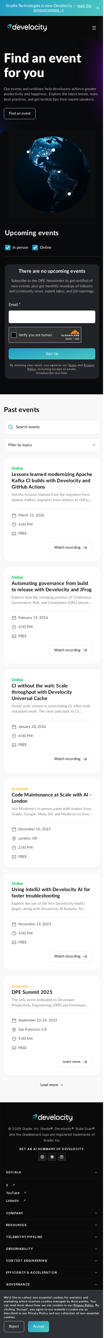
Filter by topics (20, 445)
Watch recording (67, 547)
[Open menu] (94, 28)
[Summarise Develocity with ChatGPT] (42, 1157)
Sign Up (52, 354)
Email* (15, 305)
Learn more (72, 1062)
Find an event (19, 113)
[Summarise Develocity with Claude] (52, 1157)
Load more (49, 1085)
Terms (72, 365)
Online (45, 247)
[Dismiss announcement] (97, 8)
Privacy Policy (84, 1305)
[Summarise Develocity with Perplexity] (62, 1157)
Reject (14, 1326)
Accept (38, 1326)
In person (20, 247)
